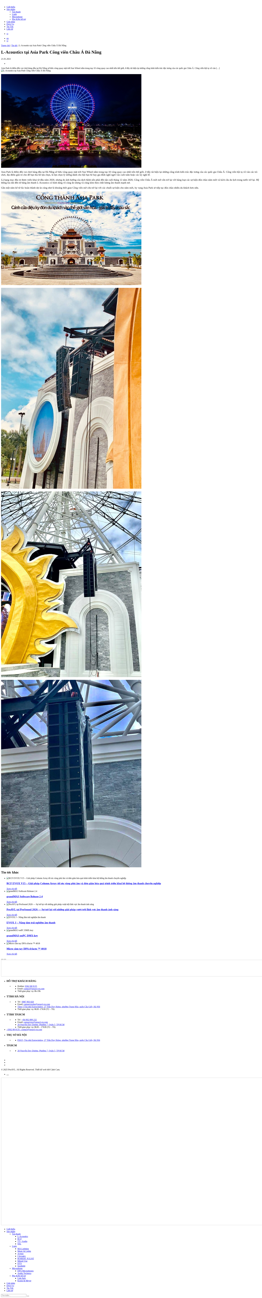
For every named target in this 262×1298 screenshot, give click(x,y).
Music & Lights (24, 1251)
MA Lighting (23, 1249)
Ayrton (20, 1253)
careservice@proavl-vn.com (36, 1022)
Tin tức (14, 45)
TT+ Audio (22, 1241)
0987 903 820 (28, 1002)
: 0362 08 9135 (13, 1029)
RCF (19, 1239)
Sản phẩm (11, 9)
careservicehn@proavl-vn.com (37, 1004)
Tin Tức (10, 26)
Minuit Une (22, 1261)
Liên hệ (10, 29)
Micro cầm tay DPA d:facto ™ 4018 (27, 948)
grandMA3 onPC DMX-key (22, 935)
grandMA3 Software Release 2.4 (25, 896)
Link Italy (21, 1278)
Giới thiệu (11, 7)
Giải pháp (11, 22)
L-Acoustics (22, 1236)
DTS (19, 1263)
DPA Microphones (25, 1271)
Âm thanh (16, 12)
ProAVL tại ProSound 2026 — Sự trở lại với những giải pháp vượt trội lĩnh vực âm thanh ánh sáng (62, 909)
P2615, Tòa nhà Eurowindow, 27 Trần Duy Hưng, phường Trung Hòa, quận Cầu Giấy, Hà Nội (58, 1040)
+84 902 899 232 (29, 1020)
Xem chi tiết (12, 889)
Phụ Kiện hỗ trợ (19, 19)
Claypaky (21, 1256)
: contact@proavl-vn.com (31, 1029)
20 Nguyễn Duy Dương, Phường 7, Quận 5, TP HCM (40, 1024)
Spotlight (21, 1266)
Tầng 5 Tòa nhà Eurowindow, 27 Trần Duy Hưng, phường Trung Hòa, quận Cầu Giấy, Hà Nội (58, 1007)
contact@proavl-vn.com (34, 988)
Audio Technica (24, 1273)
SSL (19, 1244)
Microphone (17, 17)
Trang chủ (5, 45)
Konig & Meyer (24, 1281)
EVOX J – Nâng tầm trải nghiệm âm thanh (31, 922)
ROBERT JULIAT (25, 1258)
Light (14, 14)
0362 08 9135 (31, 986)
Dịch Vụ (10, 24)
